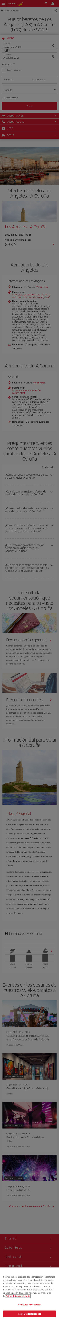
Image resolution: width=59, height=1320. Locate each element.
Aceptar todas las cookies (29, 1313)
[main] (29, 1293)
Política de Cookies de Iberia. (18, 1296)
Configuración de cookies (29, 1304)
